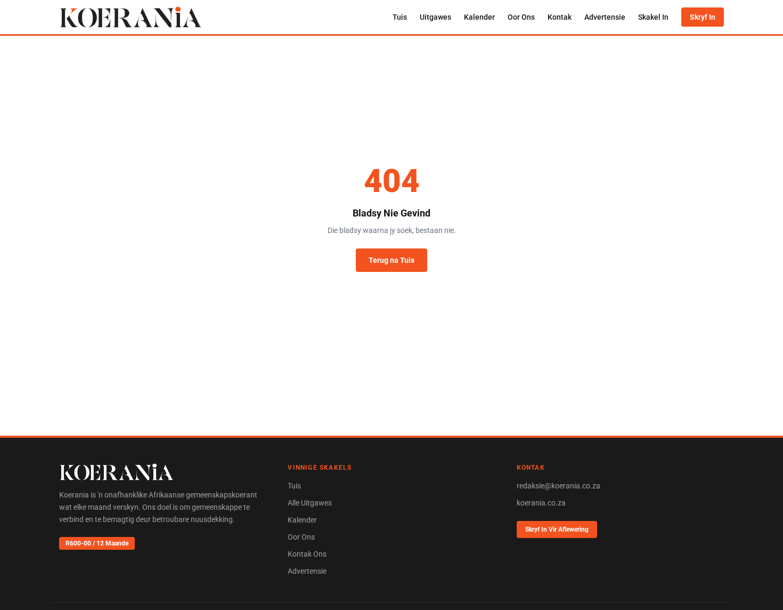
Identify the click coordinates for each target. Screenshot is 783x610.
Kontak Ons (307, 554)
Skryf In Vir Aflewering (557, 529)
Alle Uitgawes (310, 503)
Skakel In (653, 17)
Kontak (560, 17)
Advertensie (604, 17)
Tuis (400, 17)
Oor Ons (521, 17)
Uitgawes (435, 17)
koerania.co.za (541, 503)
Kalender (479, 17)
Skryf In (702, 17)
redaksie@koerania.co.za (558, 485)
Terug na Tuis (391, 260)
